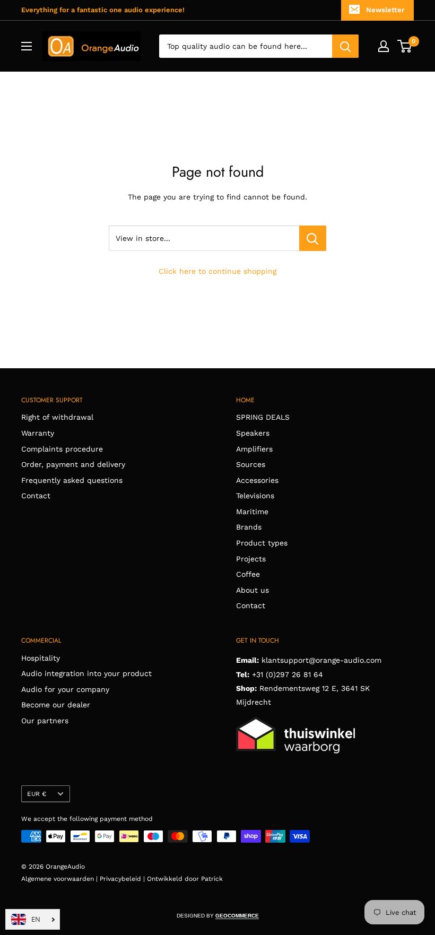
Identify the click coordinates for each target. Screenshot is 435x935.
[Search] (345, 46)
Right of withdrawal (57, 417)
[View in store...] (312, 238)
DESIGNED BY (218, 916)
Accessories (257, 480)
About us (252, 590)
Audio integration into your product (86, 673)
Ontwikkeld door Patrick (185, 878)
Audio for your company (65, 689)
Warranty (37, 433)
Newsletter (385, 10)
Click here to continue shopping (217, 271)
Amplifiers (254, 449)
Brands (249, 527)
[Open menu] (26, 46)
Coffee (248, 574)
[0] (405, 46)
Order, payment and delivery (73, 464)
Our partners (44, 720)
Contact (35, 495)
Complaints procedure (62, 449)
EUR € (36, 794)
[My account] (383, 46)
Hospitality (40, 658)
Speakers (252, 433)
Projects (251, 559)
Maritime (252, 511)
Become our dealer (55, 704)
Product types (262, 543)
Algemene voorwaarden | (60, 878)
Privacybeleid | (123, 878)
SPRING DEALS (263, 417)
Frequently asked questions (72, 480)
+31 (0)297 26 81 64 (287, 674)
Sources (250, 464)
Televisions (255, 495)
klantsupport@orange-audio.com (321, 660)
